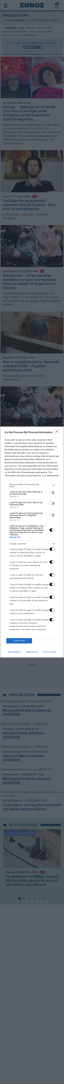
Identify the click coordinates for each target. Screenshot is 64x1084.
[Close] (58, 432)
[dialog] (32, 542)
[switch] (52, 492)
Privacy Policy (49, 652)
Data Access (32, 652)
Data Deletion (14, 652)
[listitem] (32, 485)
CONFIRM (19, 641)
